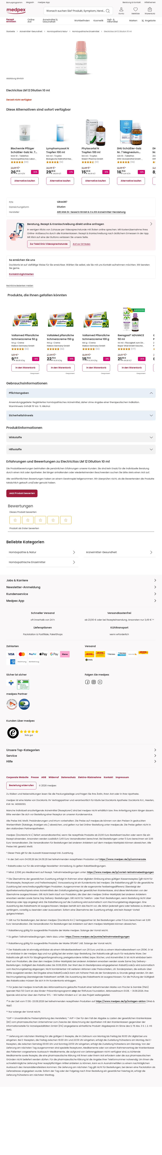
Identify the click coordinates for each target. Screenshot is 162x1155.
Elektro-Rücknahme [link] (89, 777)
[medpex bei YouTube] (100, 682)
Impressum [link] (122, 777)
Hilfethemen (150, 2)
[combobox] (78, 11)
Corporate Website (17, 777)
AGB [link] (43, 777)
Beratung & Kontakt (132, 2)
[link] (11, 704)
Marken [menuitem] (133, 20)
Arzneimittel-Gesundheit (31, 31)
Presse (35, 777)
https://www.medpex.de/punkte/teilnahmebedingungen (97, 937)
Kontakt (108, 777)
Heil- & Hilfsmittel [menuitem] (112, 20)
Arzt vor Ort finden (81, 244)
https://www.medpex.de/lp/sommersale (122, 859)
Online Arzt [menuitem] (31, 20)
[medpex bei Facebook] (87, 682)
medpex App (44, 2)
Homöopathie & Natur (57, 31)
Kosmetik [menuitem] (98, 20)
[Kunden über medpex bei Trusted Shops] (23, 733)
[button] (48, 244)
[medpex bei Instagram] (93, 682)
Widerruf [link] (54, 777)
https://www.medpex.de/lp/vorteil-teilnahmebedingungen (120, 872)
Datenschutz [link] (68, 777)
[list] (81, 58)
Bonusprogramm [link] (14, 2)
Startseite (10, 31)
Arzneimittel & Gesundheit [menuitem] (50, 20)
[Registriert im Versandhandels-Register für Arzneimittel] (23, 684)
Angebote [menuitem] (150, 20)
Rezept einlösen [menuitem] (11, 20)
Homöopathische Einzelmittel (85, 31)
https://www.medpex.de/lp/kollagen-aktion (121, 1001)
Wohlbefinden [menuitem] (82, 20)
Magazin (30, 2)
